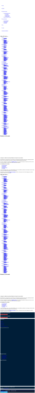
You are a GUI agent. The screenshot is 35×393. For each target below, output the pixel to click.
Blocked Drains (6, 21)
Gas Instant (6, 14)
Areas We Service (9, 34)
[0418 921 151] (0, 322)
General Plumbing (6, 20)
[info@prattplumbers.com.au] (0, 325)
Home (3, 5)
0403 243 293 (2, 324)
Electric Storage (7, 15)
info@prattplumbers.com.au (4, 326)
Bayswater (17, 34)
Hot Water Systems (4, 11)
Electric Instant (7, 16)
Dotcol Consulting (6, 388)
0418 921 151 (2, 323)
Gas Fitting (3, 168)
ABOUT (3, 8)
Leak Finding (5, 22)
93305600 (1, 321)
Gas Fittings (3, 358)
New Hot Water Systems (7, 13)
